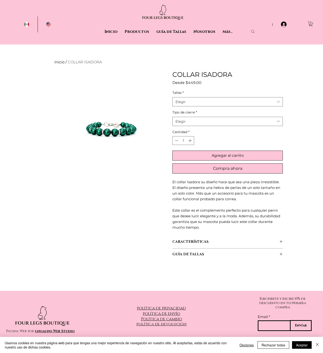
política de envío (161, 313)
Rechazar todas (273, 345)
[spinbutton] (183, 140)
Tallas (178, 93)
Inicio (59, 62)
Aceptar (302, 345)
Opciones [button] (247, 345)
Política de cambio (161, 319)
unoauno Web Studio (55, 331)
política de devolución (161, 324)
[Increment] (190, 140)
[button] (311, 23)
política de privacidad (161, 308)
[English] (48, 24)
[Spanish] (27, 24)
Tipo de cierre (184, 112)
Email (263, 316)
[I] (284, 24)
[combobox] (227, 101)
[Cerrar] (317, 345)
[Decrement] (176, 140)
